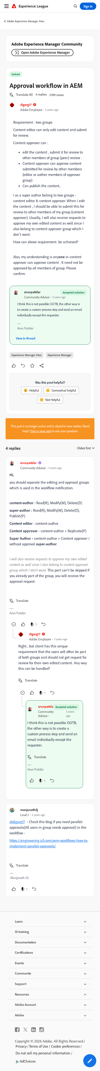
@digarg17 (17, 821)
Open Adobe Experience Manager (45, 52)
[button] (24, 95)
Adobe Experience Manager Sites (25, 21)
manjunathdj (29, 810)
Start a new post (40, 431)
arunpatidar (32, 292)
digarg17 (25, 105)
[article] (50, 544)
